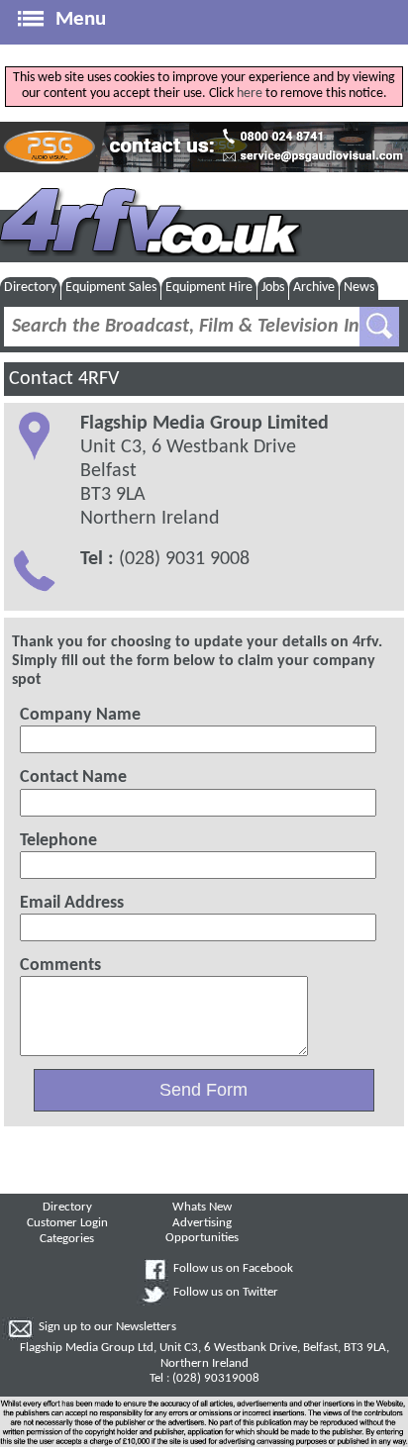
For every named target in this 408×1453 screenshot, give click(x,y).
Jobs (272, 287)
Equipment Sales (110, 287)
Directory (30, 287)
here (249, 93)
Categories (67, 1239)
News (359, 287)
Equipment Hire (209, 287)
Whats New (202, 1207)
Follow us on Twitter (225, 1293)
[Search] (379, 326)
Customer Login (67, 1223)
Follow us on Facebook (233, 1269)
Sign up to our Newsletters (107, 1327)
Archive (314, 287)
